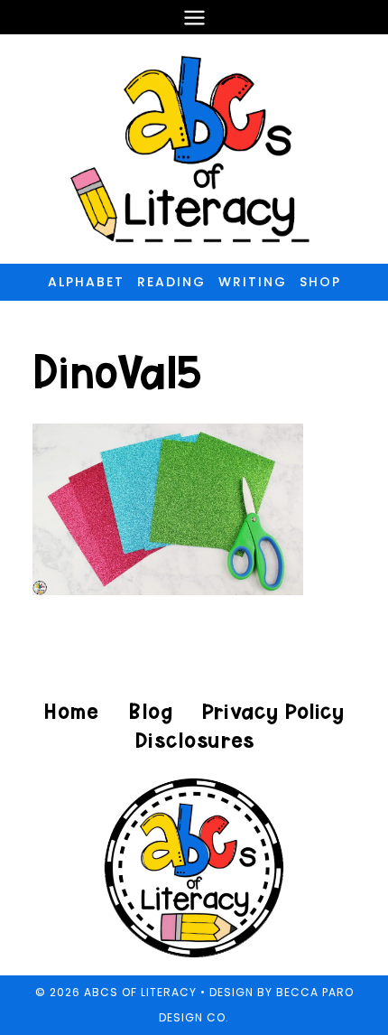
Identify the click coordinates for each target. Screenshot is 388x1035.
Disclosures (194, 740)
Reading (171, 282)
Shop (320, 282)
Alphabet (86, 282)
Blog (150, 711)
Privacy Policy (272, 711)
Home (71, 711)
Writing (252, 282)
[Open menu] (194, 17)
